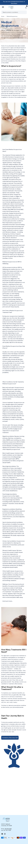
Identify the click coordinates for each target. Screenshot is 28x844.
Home (2, 16)
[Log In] (22, 7)
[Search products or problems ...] (3, 12)
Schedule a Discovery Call (10, 738)
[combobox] (14, 12)
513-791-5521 (8, 828)
